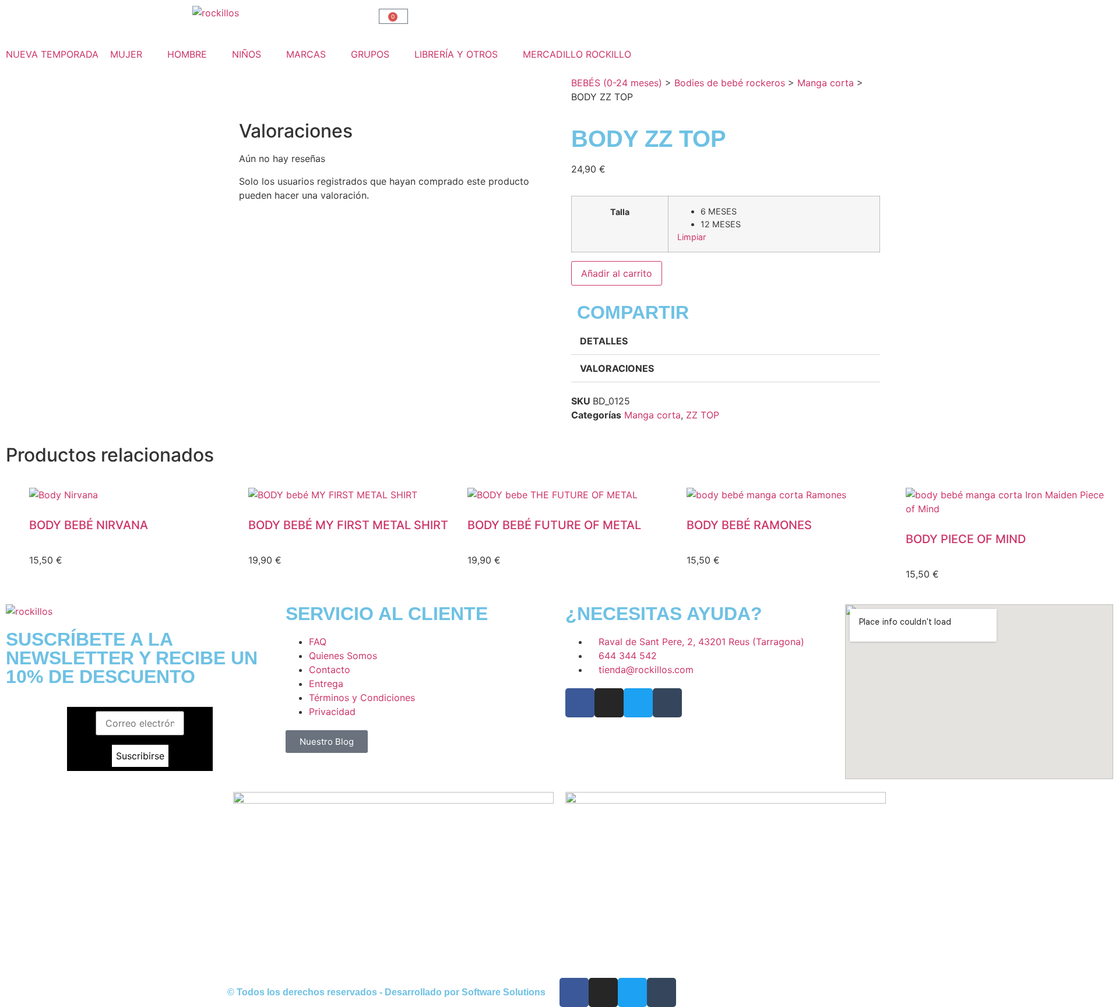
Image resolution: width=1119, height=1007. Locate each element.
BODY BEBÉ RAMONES (749, 525)
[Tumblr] (667, 702)
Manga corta (825, 83)
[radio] (786, 211)
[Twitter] (638, 702)
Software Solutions (504, 992)
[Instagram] (609, 702)
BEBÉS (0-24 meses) (616, 83)
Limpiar (691, 237)
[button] (132, 54)
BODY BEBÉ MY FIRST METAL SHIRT (348, 525)
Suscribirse (140, 756)
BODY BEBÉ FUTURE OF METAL (554, 525)
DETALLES (604, 341)
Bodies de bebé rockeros (729, 83)
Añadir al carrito (616, 273)
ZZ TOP (702, 415)
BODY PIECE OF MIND (966, 539)
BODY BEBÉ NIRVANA (88, 525)
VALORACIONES (617, 368)
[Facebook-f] (579, 702)
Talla (619, 212)
